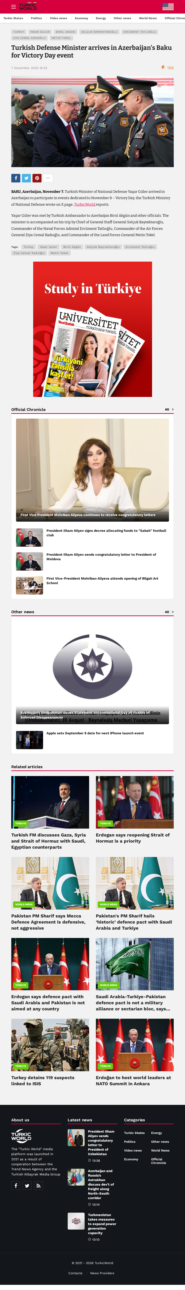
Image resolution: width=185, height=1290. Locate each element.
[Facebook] (15, 1185)
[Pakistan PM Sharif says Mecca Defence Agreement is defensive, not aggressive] (50, 883)
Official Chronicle (158, 1161)
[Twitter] (27, 1185)
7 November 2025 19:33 (29, 68)
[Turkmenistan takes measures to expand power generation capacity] (76, 1221)
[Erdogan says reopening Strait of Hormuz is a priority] (135, 802)
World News (23, 904)
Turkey (18, 31)
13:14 (96, 1204)
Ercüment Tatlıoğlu (140, 31)
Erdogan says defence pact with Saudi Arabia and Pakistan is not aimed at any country (48, 1002)
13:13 (95, 1239)
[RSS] (38, 1185)
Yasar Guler (40, 31)
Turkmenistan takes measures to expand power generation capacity (102, 1224)
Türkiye (20, 823)
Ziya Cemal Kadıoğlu (29, 38)
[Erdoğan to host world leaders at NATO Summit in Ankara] (135, 1045)
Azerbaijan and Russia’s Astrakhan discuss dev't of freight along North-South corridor (101, 1184)
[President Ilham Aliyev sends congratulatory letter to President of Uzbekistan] (76, 1137)
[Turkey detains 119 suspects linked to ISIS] (50, 1045)
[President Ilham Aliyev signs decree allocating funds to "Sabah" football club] (29, 537)
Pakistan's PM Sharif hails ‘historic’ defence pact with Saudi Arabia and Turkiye (134, 922)
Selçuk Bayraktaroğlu (99, 31)
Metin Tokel (61, 38)
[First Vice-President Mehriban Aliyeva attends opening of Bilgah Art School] (29, 585)
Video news (133, 1150)
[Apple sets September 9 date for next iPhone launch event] (29, 740)
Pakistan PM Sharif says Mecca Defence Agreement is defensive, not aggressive (48, 922)
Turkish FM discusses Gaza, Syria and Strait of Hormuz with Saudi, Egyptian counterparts (48, 841)
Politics (129, 1141)
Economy (131, 1159)
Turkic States (134, 1133)
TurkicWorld (85, 204)
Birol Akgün (65, 31)
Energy (156, 1133)
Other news (160, 1141)
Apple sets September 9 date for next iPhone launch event (95, 733)
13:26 (96, 1160)
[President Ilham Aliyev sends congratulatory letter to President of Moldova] (29, 561)
